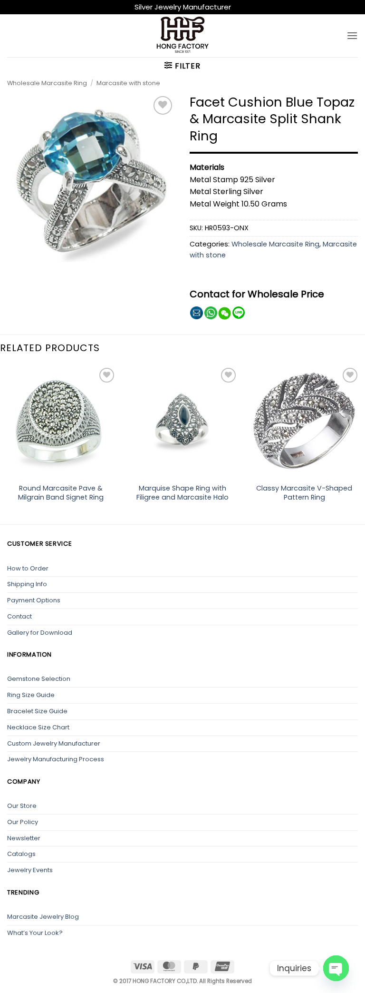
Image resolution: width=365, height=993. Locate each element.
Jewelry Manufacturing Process (55, 759)
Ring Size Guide (31, 694)
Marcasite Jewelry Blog (43, 916)
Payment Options (33, 600)
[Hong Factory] (182, 35)
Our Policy (22, 821)
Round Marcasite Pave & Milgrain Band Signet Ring (61, 492)
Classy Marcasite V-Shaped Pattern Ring (304, 492)
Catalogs (21, 853)
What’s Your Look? (35, 932)
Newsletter (23, 838)
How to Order (27, 568)
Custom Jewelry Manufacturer (53, 743)
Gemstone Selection (38, 678)
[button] (352, 35)
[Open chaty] (336, 968)
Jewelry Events (30, 870)
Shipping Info (27, 584)
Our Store (22, 805)
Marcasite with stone (128, 83)
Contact (19, 616)
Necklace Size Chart (38, 727)
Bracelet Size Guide (37, 711)
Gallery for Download (39, 632)
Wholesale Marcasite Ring (47, 83)
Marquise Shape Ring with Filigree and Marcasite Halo (182, 492)
